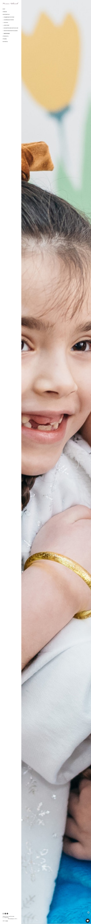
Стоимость (5, 36)
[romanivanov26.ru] (10, 3)
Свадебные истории (9, 17)
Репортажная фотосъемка (11, 30)
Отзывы (5, 38)
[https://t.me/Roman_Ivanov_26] (7, 913)
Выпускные (7, 33)
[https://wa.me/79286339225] (3, 913)
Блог (4, 9)
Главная (5, 11)
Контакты (5, 41)
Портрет (6, 22)
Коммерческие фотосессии (11, 28)
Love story (6, 25)
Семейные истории (9, 19)
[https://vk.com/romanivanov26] (5, 913)
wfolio (7, 920)
